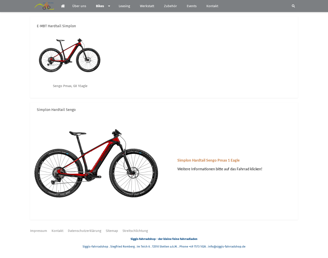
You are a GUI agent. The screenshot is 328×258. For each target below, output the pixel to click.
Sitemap (112, 231)
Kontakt (57, 231)
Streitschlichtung (135, 231)
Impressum (38, 231)
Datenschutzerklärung (84, 231)
